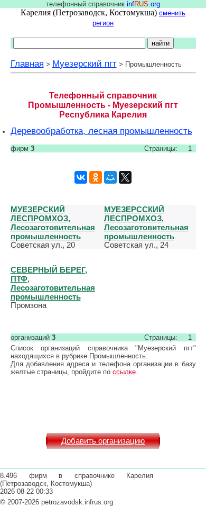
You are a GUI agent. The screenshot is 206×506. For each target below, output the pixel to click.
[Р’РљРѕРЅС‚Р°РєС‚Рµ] (80, 177)
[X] (125, 177)
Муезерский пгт (84, 63)
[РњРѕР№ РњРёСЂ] (110, 177)
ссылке (124, 372)
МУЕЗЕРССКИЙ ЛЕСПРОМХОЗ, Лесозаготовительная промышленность (146, 223)
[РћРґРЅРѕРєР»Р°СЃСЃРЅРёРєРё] (95, 177)
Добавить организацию (103, 441)
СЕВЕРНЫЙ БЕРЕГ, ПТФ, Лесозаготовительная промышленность (53, 283)
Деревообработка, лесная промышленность (101, 130)
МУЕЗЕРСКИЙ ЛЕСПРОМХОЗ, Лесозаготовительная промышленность (53, 223)
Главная (27, 63)
